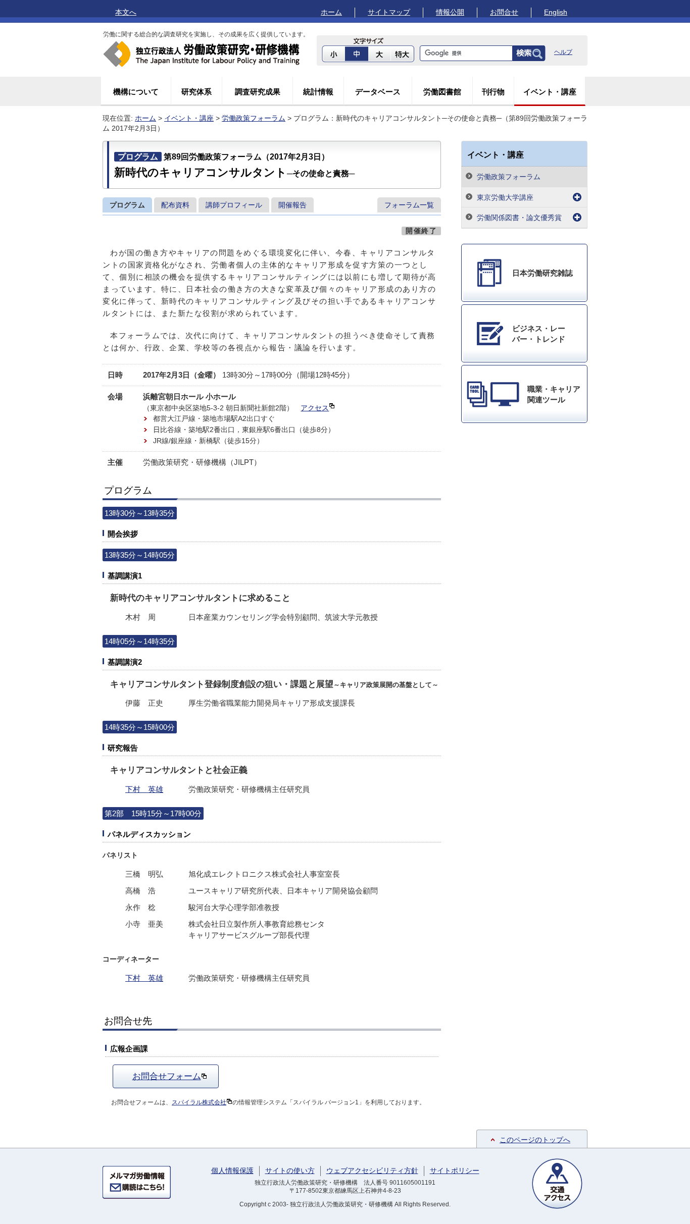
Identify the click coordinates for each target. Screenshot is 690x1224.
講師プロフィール (234, 205)
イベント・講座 (549, 91)
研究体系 (196, 91)
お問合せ (504, 12)
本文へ (125, 12)
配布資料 (175, 205)
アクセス (315, 408)
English (555, 12)
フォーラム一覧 (409, 205)
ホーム (331, 12)
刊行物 (493, 91)
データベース (378, 91)
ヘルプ (563, 52)
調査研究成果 (257, 91)
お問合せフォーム (166, 1076)
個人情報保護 (232, 1170)
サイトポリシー (454, 1170)
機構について (136, 91)
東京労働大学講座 (505, 197)
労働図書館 (442, 91)
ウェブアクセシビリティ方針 (372, 1170)
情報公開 (450, 12)
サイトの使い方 (290, 1170)
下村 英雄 (144, 789)
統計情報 (318, 91)
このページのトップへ (535, 1140)
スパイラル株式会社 (199, 1102)
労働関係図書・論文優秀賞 (519, 218)
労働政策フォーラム (253, 118)
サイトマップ (389, 12)
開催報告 (292, 205)
